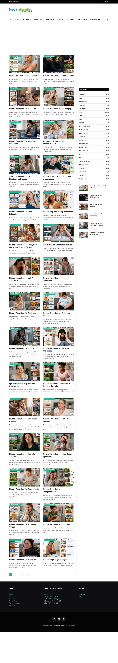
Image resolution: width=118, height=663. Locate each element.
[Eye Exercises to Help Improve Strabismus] (24, 371)
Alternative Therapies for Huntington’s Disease (20, 177)
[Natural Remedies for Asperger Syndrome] (58, 336)
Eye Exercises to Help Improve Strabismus (22, 384)
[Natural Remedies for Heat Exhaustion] (24, 200)
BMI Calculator (95, 19)
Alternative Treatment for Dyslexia (57, 245)
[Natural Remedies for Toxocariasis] (24, 477)
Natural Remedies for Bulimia (21, 348)
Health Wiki (61, 19)
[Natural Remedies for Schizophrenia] (58, 64)
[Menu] (10, 19)
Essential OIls (82, 108)
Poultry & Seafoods (84, 161)
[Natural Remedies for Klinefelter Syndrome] (24, 129)
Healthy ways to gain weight (55, 560)
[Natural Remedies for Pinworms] (24, 96)
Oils (80, 154)
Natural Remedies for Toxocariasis (24, 489)
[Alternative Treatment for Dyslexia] (58, 233)
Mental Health (38, 19)
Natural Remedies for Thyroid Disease (55, 420)
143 (23, 574)
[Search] (108, 19)
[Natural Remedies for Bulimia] (24, 336)
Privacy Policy (13, 601)
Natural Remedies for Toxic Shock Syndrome (57, 455)
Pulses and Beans (84, 165)
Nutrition (71, 19)
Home (17, 19)
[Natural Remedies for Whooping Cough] (24, 512)
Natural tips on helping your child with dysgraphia (57, 177)
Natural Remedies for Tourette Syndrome (22, 455)
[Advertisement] (59, 38)
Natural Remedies (15, 56)
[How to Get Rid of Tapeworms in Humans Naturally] (58, 371)
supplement (82, 172)
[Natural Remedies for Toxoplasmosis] (58, 477)
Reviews (81, 168)
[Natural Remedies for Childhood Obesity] (58, 301)
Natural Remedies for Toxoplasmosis (52, 490)
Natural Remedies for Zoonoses (56, 524)
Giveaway (81, 122)
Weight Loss (50, 19)
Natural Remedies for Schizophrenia (58, 76)
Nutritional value (83, 147)
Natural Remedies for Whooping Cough (22, 525)
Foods (80, 115)
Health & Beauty (83, 129)
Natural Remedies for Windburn (22, 560)
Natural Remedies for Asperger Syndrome (56, 349)
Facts (80, 112)
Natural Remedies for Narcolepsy (57, 108)
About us (12, 597)
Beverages (82, 94)
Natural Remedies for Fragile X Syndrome (56, 279)
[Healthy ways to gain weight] (58, 548)
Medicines (82, 136)
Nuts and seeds (83, 151)
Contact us (12, 599)
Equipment (82, 105)
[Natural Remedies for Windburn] (24, 548)
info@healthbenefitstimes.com (54, 597)
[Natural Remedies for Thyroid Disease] (58, 407)
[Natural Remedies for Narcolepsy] (58, 96)
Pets (80, 158)
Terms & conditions (15, 603)
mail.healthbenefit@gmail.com (54, 599)
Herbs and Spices (84, 133)
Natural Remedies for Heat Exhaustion (20, 213)
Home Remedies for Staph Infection (24, 76)
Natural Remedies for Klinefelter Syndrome (23, 142)
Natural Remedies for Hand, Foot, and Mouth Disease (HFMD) (23, 246)
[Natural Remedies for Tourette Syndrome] (24, 442)
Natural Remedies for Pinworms (22, 108)
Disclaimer (12, 605)
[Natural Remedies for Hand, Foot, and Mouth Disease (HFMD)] (24, 233)
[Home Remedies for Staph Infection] (24, 64)
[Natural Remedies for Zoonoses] (58, 512)
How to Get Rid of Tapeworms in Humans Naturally (56, 384)
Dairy (80, 98)
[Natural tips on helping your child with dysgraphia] (58, 164)
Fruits (80, 119)
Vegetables (82, 175)
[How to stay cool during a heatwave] (58, 200)
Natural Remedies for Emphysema (23, 313)
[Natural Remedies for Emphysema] (24, 301)
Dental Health (26, 19)
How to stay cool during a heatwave (58, 212)
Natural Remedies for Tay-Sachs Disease (23, 420)
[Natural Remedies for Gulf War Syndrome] (24, 266)
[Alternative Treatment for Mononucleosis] (58, 129)
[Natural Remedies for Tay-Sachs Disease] (24, 407)
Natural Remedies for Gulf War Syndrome (22, 279)
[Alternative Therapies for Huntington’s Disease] (24, 164)
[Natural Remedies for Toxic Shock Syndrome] (58, 442)
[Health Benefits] (20, 10)
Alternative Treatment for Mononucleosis (54, 142)
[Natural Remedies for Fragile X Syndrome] (58, 266)
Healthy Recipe (82, 19)
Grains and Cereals (84, 126)
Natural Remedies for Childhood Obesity (56, 314)
